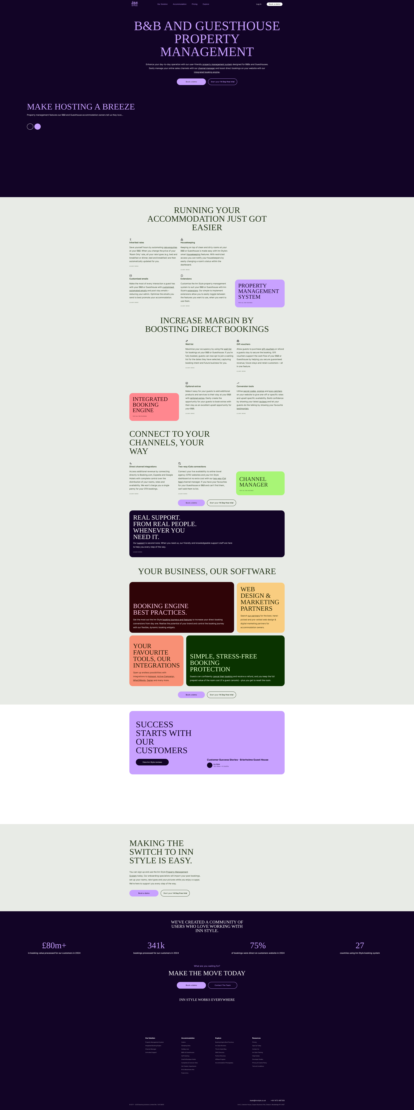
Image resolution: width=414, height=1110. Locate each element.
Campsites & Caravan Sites (189, 1063)
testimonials (243, 408)
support (141, 543)
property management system (217, 64)
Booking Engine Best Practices (224, 1042)
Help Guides (256, 1056)
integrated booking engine (207, 72)
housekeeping (193, 254)
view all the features (245, 302)
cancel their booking (223, 676)
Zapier (150, 680)
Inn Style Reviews (220, 1045)
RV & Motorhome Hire (187, 1069)
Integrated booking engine (153, 1045)
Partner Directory (220, 1056)
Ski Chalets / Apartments (188, 1066)
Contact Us (255, 1049)
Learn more (134, 266)
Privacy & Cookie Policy (259, 1063)
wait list (227, 349)
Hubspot (152, 676)
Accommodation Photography (224, 1063)
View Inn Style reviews (152, 762)
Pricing (194, 4)
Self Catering (185, 1056)
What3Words (139, 680)
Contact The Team (223, 985)
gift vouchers (268, 349)
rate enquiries (170, 247)
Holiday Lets (185, 1049)
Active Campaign (165, 676)
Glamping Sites (185, 1045)
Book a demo (274, 4)
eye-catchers (275, 391)
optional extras (197, 398)
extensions (192, 290)
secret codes (249, 391)
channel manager (206, 68)
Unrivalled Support (151, 1052)
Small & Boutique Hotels (188, 1059)
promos (260, 391)
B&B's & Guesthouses (187, 1052)
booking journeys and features (177, 619)
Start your (222, 82)
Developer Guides (257, 1059)
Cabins (183, 1042)
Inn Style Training (257, 1052)
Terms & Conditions (258, 1066)
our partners (254, 616)
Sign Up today (256, 1045)
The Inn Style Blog (220, 1049)
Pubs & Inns (184, 1073)
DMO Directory (219, 1052)
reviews (263, 401)
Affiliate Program (220, 1059)
